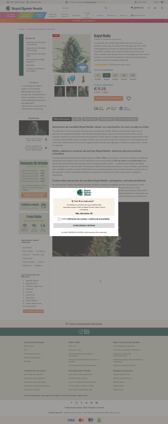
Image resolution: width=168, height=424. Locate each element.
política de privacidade (99, 219)
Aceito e (85, 219)
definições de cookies (77, 219)
